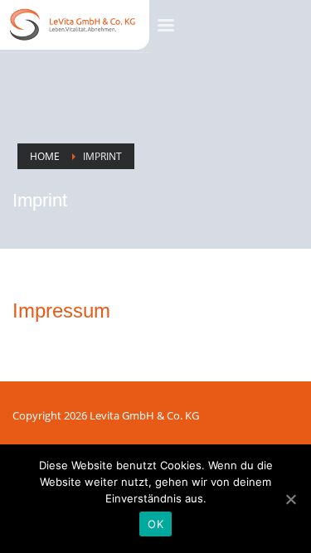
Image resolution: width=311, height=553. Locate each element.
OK (155, 524)
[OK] (290, 499)
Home (45, 156)
